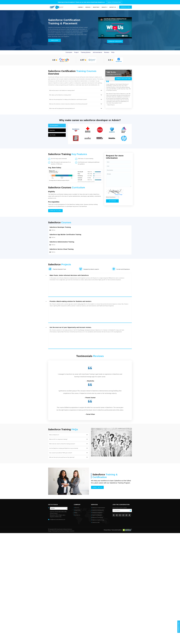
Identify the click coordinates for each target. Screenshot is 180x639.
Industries (52, 130)
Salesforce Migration (97, 515)
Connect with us (97, 487)
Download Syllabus (55, 210)
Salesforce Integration (97, 512)
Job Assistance (97, 52)
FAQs (112, 52)
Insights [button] (104, 7)
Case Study (77, 510)
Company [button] (80, 7)
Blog (76, 512)
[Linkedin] (120, 515)
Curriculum (69, 52)
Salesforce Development (98, 510)
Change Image (118, 194)
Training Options (86, 52)
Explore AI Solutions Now (114, 2)
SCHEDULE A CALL (125, 7)
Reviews (106, 52)
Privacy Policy (107, 530)
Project (76, 52)
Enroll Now (54, 40)
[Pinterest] (126, 515)
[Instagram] (123, 515)
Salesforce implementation (98, 507)
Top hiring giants (54, 125)
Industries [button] (96, 7)
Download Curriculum (115, 41)
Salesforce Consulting (97, 517)
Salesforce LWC (96, 522)
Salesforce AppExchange (98, 520)
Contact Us (112, 7)
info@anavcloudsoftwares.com (57, 519)
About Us (77, 507)
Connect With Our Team (123, 78)
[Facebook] (113, 515)
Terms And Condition (117, 530)
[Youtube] (129, 515)
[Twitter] (117, 515)
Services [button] (88, 7)
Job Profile (52, 135)
